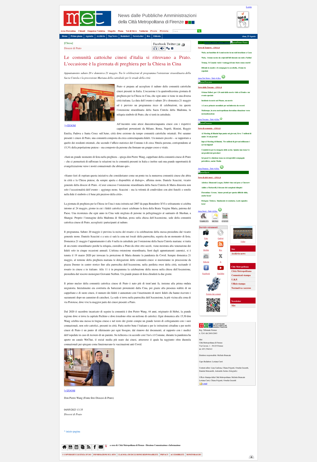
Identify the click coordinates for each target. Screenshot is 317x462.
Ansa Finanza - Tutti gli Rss (208, 168)
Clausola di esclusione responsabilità (138, 454)
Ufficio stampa (238, 283)
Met (233, 305)
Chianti (81, 31)
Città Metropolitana (241, 271)
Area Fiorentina (68, 31)
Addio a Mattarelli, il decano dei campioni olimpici (221, 187)
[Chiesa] (68, 43)
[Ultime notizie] (77, 447)
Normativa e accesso (241, 288)
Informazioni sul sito (104, 454)
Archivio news (238, 253)
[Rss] (89, 447)
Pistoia (164, 31)
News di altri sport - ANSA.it (209, 177)
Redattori (125, 36)
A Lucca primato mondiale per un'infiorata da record (223, 105)
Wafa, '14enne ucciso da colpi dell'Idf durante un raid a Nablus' (226, 57)
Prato (153, 31)
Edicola (157, 36)
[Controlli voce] (168, 49)
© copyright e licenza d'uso (76, 454)
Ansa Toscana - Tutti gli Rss (209, 119)
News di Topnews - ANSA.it (209, 47)
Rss (148, 36)
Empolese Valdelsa (96, 31)
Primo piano (76, 36)
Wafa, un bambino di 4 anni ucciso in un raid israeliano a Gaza (226, 52)
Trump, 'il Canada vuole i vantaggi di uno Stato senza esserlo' (226, 62)
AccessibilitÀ (177, 454)
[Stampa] (183, 44)
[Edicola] (83, 447)
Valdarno (143, 31)
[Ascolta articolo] (155, 48)
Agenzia (89, 36)
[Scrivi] (101, 447)
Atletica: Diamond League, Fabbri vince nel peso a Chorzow (225, 182)
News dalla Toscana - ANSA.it (210, 87)
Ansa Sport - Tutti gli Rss (208, 211)
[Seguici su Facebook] (95, 447)
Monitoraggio (193, 454)
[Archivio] (71, 447)
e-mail (204, 383)
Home (65, 36)
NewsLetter (138, 36)
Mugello (112, 31)
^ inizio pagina (72, 431)
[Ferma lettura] (162, 48)
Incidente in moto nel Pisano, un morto (217, 100)
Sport (228, 42)
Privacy (164, 454)
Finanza (223, 42)
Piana (120, 31)
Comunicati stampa (241, 275)
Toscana (217, 42)
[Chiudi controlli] (172, 49)
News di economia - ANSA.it (209, 128)
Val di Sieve (131, 31)
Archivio (101, 36)
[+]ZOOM (70, 125)
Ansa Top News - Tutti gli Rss (209, 78)
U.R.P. (234, 279)
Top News (112, 36)
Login (249, 6)
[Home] (64, 447)
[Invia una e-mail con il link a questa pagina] (178, 44)
